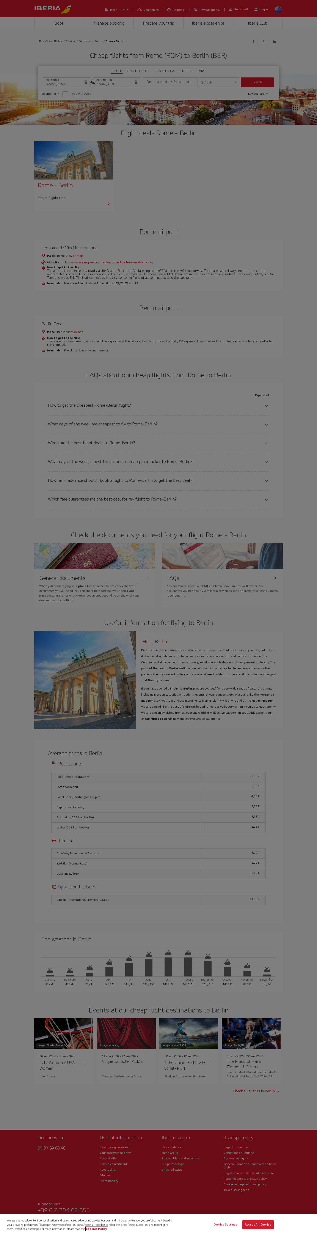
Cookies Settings (225, 1225)
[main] (158, 1225)
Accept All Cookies (258, 1225)
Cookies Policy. (97, 1229)
